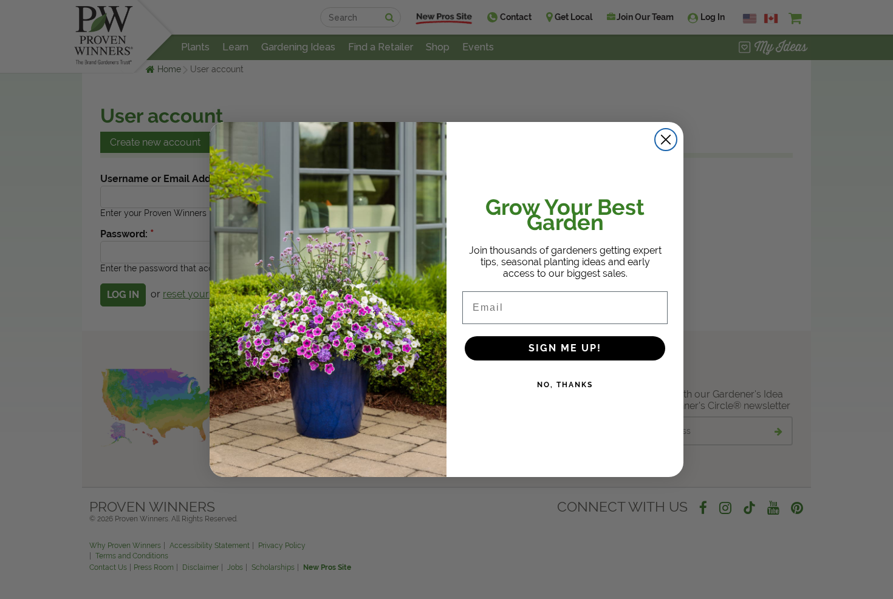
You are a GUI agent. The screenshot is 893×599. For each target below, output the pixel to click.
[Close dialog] (665, 139)
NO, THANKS (565, 385)
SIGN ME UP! (565, 348)
